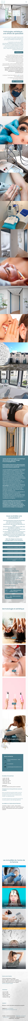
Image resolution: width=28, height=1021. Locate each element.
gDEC (19, 75)
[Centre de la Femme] (3, 2)
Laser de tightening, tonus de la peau (13, 904)
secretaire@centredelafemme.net (9, 1009)
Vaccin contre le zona (9, 883)
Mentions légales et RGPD (7, 983)
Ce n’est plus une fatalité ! (10, 966)
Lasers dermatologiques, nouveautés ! (13, 924)
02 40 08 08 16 (10, 764)
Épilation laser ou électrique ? (11, 945)
